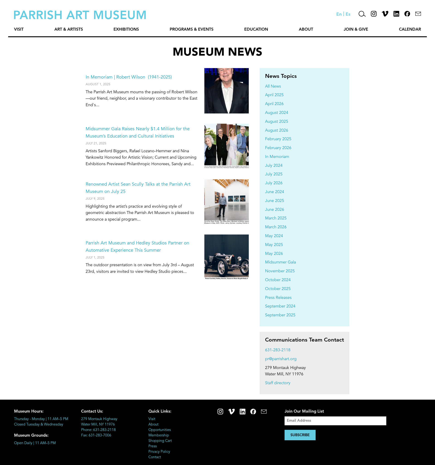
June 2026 (274, 210)
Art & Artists (68, 29)
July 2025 (274, 174)
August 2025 (276, 122)
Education (256, 29)
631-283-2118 (277, 350)
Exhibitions (126, 29)
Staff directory (277, 383)
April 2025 (274, 95)
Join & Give (356, 29)
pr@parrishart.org (281, 359)
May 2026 (274, 254)
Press (152, 446)
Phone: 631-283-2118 (98, 430)
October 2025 (278, 289)
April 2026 (274, 104)
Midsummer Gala (280, 262)
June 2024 (274, 192)
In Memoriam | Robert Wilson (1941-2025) (129, 77)
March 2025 (276, 218)
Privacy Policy (159, 452)
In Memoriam (277, 157)
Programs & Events (191, 29)
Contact (154, 457)
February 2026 (278, 148)
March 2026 (276, 227)
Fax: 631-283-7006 (96, 435)
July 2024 (274, 166)
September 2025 (280, 315)
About (306, 29)
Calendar (410, 29)
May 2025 (274, 245)
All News (273, 86)
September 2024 (280, 306)
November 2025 (280, 271)
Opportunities (159, 430)
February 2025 (278, 139)
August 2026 (276, 130)
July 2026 (274, 183)
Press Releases (278, 298)
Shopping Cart (160, 441)
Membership (158, 435)
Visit (19, 29)
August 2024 (276, 113)
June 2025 (274, 201)
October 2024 (278, 280)
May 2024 (274, 236)
